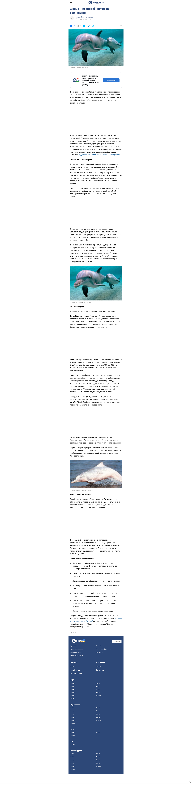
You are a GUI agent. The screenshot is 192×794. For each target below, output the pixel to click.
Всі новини (100, 670)
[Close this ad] (190, 782)
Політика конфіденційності (104, 649)
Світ (72, 666)
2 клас (98, 683)
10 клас (98, 695)
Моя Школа (89, 17)
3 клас (72, 686)
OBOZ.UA (74, 663)
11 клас (72, 698)
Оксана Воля (80, 17)
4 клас (98, 686)
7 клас (72, 692)
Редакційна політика (76, 655)
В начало (116, 641)
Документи (99, 652)
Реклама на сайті (75, 652)
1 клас (72, 683)
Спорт (98, 666)
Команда (98, 646)
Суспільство (75, 670)
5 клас (72, 689)
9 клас (72, 695)
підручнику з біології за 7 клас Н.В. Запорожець (100, 155)
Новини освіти (76, 674)
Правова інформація (76, 649)
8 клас (98, 692)
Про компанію (74, 646)
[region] (96, 118)
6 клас (98, 689)
